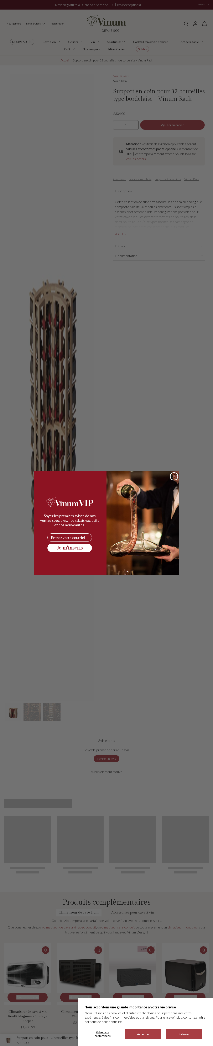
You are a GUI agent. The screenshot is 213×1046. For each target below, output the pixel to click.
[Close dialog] (174, 476)
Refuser (184, 1034)
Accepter (143, 1034)
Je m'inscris (70, 548)
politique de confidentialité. (103, 1022)
